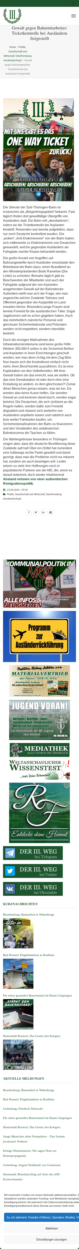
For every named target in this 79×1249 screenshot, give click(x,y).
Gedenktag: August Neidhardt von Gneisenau (32, 1165)
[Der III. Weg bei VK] (39, 889)
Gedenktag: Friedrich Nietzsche (23, 1108)
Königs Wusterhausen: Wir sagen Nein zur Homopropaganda (30, 1153)
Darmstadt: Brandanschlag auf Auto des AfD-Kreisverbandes (31, 1177)
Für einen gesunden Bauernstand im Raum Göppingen (37, 1118)
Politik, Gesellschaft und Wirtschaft (26, 494)
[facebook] (29, 512)
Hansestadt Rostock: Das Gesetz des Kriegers (31, 1127)
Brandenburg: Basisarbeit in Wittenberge (28, 1090)
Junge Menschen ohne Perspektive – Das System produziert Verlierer (34, 1139)
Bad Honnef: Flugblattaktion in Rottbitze (28, 1099)
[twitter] (36, 512)
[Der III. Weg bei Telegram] (39, 853)
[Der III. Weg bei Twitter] (39, 871)
